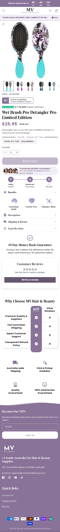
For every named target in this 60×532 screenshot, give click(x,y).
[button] (50, 11)
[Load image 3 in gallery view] (30, 86)
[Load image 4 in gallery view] (41, 86)
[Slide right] (58, 86)
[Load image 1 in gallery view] (9, 86)
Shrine (47, 528)
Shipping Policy (9, 501)
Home (4, 94)
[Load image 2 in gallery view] (19, 86)
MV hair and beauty (25, 528)
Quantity (6, 147)
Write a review (30, 279)
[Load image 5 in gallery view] (52, 86)
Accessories (14, 94)
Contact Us (7, 495)
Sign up (30, 435)
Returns (5, 506)
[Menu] (3, 11)
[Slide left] (1, 86)
